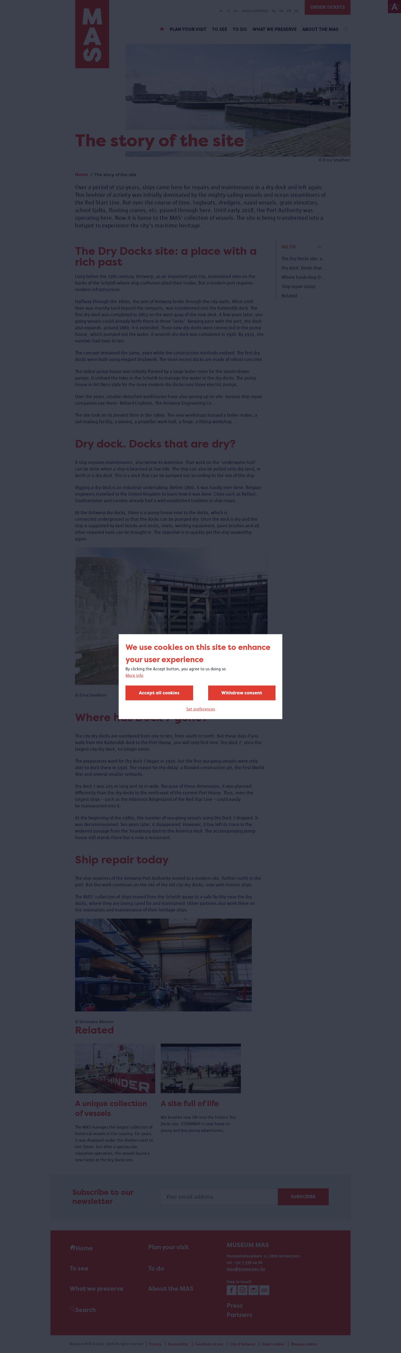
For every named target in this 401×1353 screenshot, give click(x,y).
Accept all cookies (159, 692)
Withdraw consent (241, 692)
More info (134, 675)
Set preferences (200, 708)
